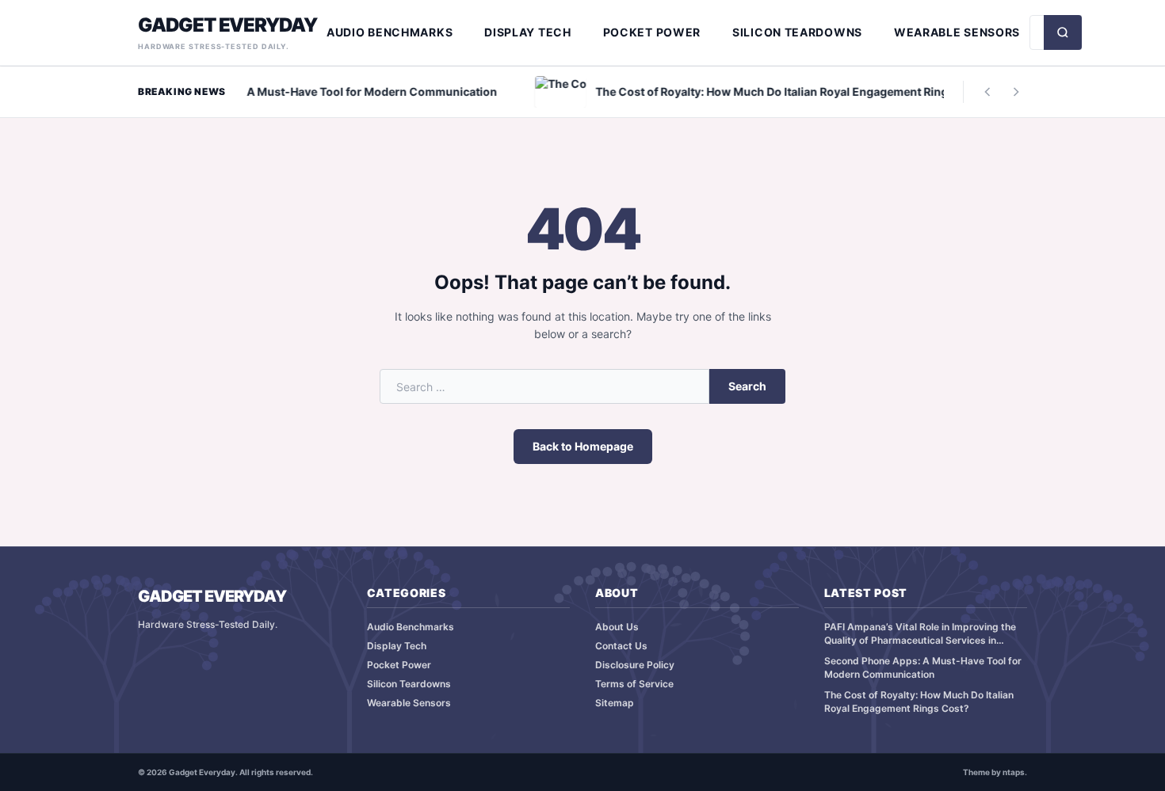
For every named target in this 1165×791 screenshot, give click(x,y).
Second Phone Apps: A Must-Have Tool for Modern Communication (923, 667)
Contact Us (621, 646)
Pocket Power (652, 32)
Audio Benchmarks (390, 32)
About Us (617, 627)
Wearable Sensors (957, 32)
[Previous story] (987, 92)
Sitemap (614, 703)
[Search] (1063, 32)
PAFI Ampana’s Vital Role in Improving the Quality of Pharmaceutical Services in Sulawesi (920, 634)
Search (747, 386)
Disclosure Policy (634, 665)
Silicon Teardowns (797, 32)
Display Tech (527, 32)
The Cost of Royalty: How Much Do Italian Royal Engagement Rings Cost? (919, 701)
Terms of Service (634, 684)
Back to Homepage (583, 446)
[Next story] (1016, 92)
